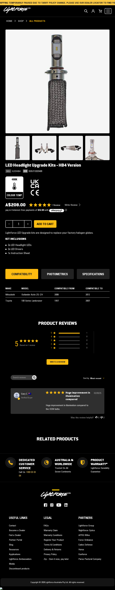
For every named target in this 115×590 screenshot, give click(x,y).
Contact (12, 525)
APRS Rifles (84, 535)
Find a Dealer (15, 535)
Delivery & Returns (52, 549)
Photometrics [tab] (57, 274)
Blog (11, 544)
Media (12, 563)
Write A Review (57, 362)
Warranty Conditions (53, 535)
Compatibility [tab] (22, 274)
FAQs (46, 525)
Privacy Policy (50, 554)
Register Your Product (54, 539)
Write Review (71, 204)
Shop (21, 20)
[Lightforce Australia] (56, 495)
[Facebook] (45, 505)
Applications (14, 554)
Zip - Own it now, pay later (56, 558)
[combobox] (93, 378)
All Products (37, 20)
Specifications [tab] (93, 274)
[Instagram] (51, 505)
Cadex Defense (85, 544)
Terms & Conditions (53, 544)
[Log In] (93, 11)
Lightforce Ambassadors (20, 558)
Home (9, 20)
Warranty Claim (51, 530)
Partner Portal (15, 539)
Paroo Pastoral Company (89, 558)
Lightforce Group (86, 525)
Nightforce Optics (86, 530)
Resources (14, 549)
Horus (81, 549)
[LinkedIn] (66, 505)
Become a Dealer (17, 530)
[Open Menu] (108, 11)
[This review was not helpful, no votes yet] (101, 417)
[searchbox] (21, 377)
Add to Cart (45, 224)
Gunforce (82, 554)
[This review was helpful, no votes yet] (96, 417)
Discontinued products (19, 568)
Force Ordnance (85, 539)
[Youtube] (58, 505)
